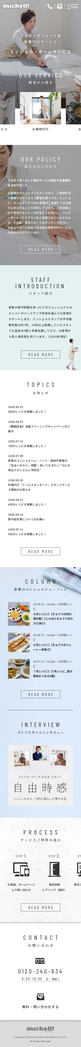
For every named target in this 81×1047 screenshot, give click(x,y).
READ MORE (41, 249)
